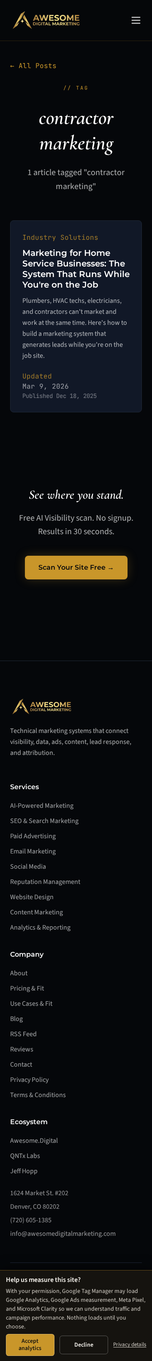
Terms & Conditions (38, 1095)
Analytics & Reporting (40, 927)
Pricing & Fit (27, 988)
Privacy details (129, 1344)
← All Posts (33, 65)
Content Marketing (36, 912)
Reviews (21, 1049)
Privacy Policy (29, 1079)
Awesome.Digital (34, 1140)
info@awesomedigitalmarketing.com (63, 1233)
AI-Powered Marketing (41, 805)
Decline (83, 1345)
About (18, 973)
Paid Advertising (33, 836)
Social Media (28, 866)
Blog (16, 1018)
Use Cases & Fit (31, 1003)
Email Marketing (33, 851)
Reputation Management (45, 881)
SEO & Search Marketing (44, 821)
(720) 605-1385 (31, 1220)
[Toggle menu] (136, 20)
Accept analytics (30, 1345)
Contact (21, 1064)
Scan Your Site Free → (76, 567)
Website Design (32, 897)
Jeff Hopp (24, 1171)
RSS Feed (23, 1034)
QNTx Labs (25, 1156)
